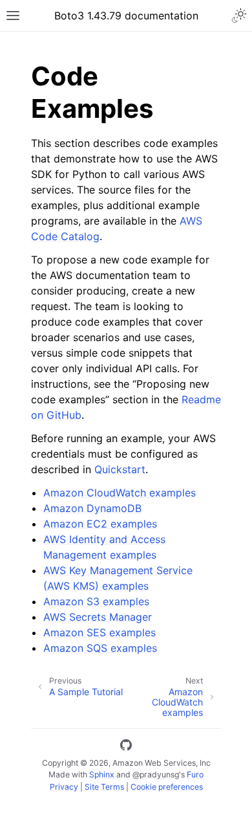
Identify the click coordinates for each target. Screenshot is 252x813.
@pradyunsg (155, 774)
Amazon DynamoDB (92, 508)
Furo (195, 774)
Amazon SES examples (99, 632)
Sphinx (101, 774)
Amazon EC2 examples (100, 523)
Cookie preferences (167, 787)
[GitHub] (126, 747)
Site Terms (104, 787)
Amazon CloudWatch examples (119, 492)
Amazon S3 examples (96, 601)
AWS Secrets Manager (97, 616)
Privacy (64, 787)
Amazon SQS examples (100, 647)
